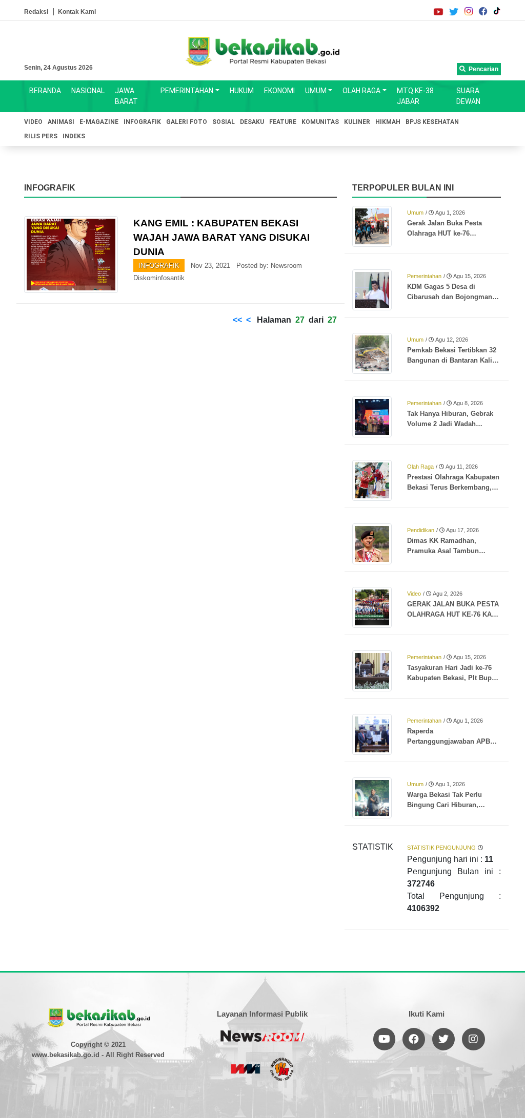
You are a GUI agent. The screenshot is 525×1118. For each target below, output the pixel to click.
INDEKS (74, 136)
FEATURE (282, 121)
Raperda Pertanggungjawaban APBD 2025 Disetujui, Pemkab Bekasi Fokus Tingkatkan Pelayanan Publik (451, 737)
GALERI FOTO (186, 121)
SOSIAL (223, 121)
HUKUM (242, 91)
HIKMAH (387, 121)
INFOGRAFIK (142, 121)
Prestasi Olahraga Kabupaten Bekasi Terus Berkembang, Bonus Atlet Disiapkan (453, 483)
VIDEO (33, 121)
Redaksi (36, 11)
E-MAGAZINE (98, 121)
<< (237, 319)
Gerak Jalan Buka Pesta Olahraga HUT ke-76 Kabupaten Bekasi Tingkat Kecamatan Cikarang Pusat (449, 229)
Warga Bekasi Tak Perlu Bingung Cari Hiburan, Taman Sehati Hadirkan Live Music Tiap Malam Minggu (451, 800)
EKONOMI (279, 91)
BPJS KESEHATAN (432, 121)
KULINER (357, 121)
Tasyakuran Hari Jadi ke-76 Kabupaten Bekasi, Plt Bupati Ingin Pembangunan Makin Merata (453, 673)
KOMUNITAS (320, 121)
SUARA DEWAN (468, 96)
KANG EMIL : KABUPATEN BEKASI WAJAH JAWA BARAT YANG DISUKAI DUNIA (221, 237)
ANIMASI (61, 121)
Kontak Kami (77, 11)
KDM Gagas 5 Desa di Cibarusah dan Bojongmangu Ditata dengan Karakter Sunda (453, 292)
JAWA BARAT (126, 96)
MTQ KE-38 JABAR (415, 96)
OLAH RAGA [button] (361, 91)
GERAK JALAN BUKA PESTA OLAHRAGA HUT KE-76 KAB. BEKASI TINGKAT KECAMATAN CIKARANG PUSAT (453, 610)
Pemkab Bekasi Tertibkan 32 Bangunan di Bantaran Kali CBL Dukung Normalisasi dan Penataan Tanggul (454, 356)
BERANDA (45, 91)
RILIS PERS (40, 136)
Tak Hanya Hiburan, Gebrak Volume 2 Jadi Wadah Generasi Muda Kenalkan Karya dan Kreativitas (450, 419)
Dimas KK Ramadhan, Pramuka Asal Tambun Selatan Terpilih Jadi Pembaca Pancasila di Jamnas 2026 (443, 546)
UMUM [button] (316, 91)
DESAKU (252, 121)
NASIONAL (88, 91)
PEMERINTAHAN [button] (186, 91)
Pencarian (482, 69)
